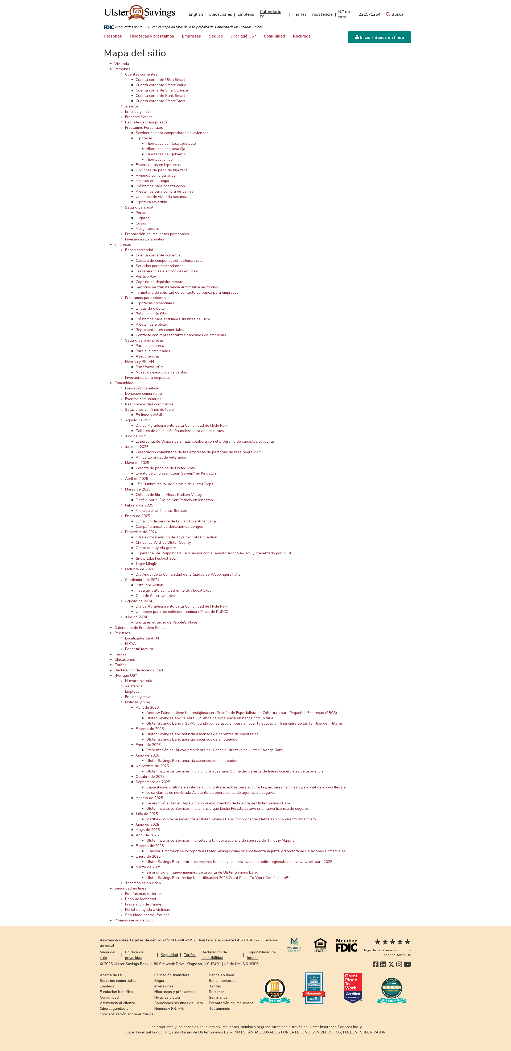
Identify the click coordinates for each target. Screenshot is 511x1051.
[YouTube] (407, 964)
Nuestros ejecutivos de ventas (161, 372)
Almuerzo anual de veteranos (161, 457)
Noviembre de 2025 (152, 765)
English (196, 14)
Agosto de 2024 (138, 601)
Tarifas (299, 14)
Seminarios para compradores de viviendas (172, 132)
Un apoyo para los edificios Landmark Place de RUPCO (182, 611)
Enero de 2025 (137, 515)
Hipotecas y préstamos (152, 36)
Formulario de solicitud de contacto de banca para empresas (187, 292)
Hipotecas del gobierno (166, 154)
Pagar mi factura (139, 648)
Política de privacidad (134, 955)
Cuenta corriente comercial (159, 255)
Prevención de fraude (143, 904)
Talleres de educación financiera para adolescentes (180, 430)
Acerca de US (111, 975)
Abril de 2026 (147, 707)
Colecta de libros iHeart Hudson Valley (169, 494)
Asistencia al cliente (117, 1003)
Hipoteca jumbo (159, 159)
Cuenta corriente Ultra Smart (160, 79)
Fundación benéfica (141, 388)
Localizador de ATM (142, 638)
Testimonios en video (143, 883)
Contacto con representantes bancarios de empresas (181, 335)
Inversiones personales (144, 239)
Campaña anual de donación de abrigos (169, 526)
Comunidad (274, 36)
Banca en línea (221, 975)
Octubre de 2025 (150, 776)
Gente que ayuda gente (156, 547)
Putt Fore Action (149, 585)
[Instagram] (399, 964)
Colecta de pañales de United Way (165, 468)
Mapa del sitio (108, 955)
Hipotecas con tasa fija (165, 148)
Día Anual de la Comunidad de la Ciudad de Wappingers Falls (188, 574)
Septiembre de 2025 (153, 781)
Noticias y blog (137, 702)
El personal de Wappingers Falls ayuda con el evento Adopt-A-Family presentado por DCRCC (215, 553)
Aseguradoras (148, 228)
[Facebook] (375, 964)
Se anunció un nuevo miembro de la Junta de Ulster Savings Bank (202, 872)
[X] (391, 964)
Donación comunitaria (143, 393)
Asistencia (322, 14)
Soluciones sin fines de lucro (149, 409)
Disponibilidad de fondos (261, 955)
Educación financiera (171, 975)
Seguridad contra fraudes (147, 914)
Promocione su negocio (134, 920)
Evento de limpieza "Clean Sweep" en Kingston (176, 473)
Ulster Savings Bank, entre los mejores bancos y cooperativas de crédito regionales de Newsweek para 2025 (239, 861)
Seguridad (169, 954)
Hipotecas (144, 138)
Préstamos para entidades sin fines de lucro (173, 319)
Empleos (245, 14)
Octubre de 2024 (139, 569)
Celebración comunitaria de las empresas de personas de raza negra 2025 (199, 452)
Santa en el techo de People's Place (166, 622)
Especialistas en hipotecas (158, 164)
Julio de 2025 (136, 436)
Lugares (142, 218)
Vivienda (121, 63)
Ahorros (132, 106)
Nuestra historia (138, 680)
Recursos (302, 36)
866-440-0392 (183, 940)
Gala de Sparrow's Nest (156, 595)
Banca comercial (139, 249)
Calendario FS (270, 14)
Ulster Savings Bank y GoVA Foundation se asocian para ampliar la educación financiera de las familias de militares (244, 723)
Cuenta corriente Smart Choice (162, 90)
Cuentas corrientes (141, 74)
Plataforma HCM (149, 366)
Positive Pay (146, 276)
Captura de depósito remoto (159, 281)
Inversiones (164, 986)
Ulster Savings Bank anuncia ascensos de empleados (191, 739)
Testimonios (219, 1008)
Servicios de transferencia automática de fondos (177, 287)
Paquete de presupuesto (146, 122)
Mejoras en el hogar (153, 180)
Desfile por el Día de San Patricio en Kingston (174, 499)
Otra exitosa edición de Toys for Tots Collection (176, 537)
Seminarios (218, 997)
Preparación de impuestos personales (157, 233)
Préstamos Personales (144, 127)
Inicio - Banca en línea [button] (382, 37)
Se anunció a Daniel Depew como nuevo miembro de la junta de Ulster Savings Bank (218, 803)
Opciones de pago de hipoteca (162, 170)
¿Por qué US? (243, 36)
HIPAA (130, 643)
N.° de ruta (359, 14)
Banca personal (222, 980)
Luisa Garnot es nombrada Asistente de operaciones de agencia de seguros (210, 792)
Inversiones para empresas (148, 377)
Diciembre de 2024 (141, 531)
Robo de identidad (140, 899)
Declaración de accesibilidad (138, 670)
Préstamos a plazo (151, 324)
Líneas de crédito (150, 308)
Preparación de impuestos (231, 1003)
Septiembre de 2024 (142, 579)
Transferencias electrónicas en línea (167, 271)
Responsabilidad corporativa (149, 404)
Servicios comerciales (118, 980)
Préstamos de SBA (151, 313)
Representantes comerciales (160, 329)
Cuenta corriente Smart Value (161, 85)
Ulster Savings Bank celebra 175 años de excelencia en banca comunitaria (209, 718)
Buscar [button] (398, 14)
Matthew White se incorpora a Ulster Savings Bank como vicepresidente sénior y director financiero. (231, 819)
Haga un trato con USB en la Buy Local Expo (174, 590)
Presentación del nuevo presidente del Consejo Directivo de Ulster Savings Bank (214, 750)
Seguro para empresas (144, 340)
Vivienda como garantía (156, 175)
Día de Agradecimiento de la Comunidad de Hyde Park (182, 425)
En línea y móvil (138, 111)
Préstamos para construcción (160, 186)
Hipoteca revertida (151, 202)
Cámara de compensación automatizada (170, 260)
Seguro (216, 36)
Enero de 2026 (148, 744)
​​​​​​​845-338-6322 (247, 940)
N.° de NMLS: (241, 963)
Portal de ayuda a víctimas (147, 909)
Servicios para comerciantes (159, 265)
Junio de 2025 (136, 446)
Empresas (191, 36)
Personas (113, 36)
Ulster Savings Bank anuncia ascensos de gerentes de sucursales (202, 734)
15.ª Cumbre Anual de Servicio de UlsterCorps (174, 484)
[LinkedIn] (383, 964)
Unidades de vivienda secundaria (164, 196)
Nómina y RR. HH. (140, 361)
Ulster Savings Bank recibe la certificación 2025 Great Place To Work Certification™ (217, 877)
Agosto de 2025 (138, 420)
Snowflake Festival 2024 (157, 558)
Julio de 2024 (136, 617)
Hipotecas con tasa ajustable (171, 143)
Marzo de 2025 (137, 489)
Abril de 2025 (136, 478)
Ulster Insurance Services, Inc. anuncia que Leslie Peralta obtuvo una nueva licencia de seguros (227, 808)
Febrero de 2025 (139, 505)
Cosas (141, 223)
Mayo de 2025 (137, 462)
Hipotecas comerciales (155, 303)
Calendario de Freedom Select (140, 627)
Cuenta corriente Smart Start (160, 100)
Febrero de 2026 (150, 728)
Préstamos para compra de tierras (164, 191)
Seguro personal (139, 207)
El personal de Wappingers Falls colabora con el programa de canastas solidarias (205, 441)
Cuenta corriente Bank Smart (160, 95)
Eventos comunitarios (143, 398)
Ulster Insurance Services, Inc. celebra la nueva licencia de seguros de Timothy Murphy (220, 840)
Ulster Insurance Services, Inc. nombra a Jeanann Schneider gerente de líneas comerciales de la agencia (234, 771)
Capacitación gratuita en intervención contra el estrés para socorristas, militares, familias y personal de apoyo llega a (246, 787)
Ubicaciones (220, 14)
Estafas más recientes (144, 893)
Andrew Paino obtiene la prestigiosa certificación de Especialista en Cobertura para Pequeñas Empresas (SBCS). (242, 712)
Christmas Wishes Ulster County (163, 542)
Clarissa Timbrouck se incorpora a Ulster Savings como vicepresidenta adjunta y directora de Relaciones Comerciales (246, 851)
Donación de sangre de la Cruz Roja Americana (176, 521)
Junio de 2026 (147, 755)
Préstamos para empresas (147, 297)
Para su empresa (150, 345)
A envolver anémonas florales (161, 510)
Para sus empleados (153, 351)
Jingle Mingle (146, 563)
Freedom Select (138, 116)
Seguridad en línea (130, 888)
